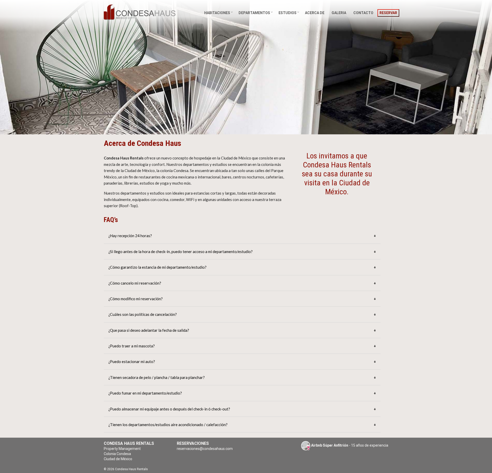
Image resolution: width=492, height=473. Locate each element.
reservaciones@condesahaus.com (205, 449)
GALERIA (339, 13)
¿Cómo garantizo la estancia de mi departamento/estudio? (157, 267)
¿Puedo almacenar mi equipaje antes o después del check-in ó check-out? (169, 409)
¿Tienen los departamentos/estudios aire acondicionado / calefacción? (168, 424)
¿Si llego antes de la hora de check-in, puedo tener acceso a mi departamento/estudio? (180, 251)
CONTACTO (363, 13)
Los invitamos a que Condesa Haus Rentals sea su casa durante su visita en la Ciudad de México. (337, 173)
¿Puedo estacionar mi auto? (131, 361)
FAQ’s (111, 220)
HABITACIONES (217, 13)
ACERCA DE (314, 13)
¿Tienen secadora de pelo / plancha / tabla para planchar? (156, 377)
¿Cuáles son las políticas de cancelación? (142, 314)
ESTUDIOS (287, 13)
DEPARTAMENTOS (254, 13)
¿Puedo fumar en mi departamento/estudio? (145, 393)
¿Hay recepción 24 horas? (130, 235)
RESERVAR (388, 13)
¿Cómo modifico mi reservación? (135, 298)
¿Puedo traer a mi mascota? (131, 346)
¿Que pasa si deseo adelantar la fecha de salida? (148, 330)
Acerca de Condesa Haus (142, 143)
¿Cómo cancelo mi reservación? (134, 283)
